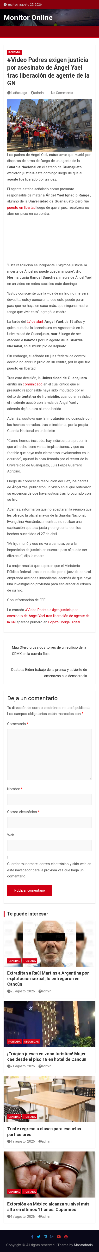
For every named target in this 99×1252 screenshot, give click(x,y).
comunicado (33, 384)
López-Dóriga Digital (64, 622)
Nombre (15, 789)
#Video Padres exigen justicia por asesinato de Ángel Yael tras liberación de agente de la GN (48, 616)
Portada (14, 52)
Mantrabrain (83, 1245)
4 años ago (19, 93)
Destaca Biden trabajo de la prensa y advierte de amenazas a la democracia (49, 672)
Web (10, 835)
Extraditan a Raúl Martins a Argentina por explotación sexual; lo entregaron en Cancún (48, 978)
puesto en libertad (21, 207)
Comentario (18, 724)
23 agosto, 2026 (23, 991)
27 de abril (35, 321)
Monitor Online (28, 17)
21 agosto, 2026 (23, 1066)
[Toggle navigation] (10, 31)
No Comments (62, 93)
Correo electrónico (23, 812)
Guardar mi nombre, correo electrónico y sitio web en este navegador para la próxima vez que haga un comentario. (49, 870)
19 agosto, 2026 (23, 1141)
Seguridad (31, 1041)
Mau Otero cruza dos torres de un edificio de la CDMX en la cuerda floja (49, 650)
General (14, 961)
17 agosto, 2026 (23, 1216)
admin (39, 93)
